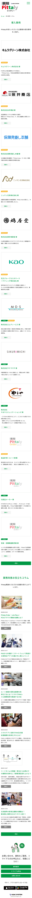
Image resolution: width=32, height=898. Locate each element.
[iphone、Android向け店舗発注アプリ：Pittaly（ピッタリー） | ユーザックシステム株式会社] (10, 6)
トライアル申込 (16, 871)
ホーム (2, 16)
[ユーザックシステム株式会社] (15, 3)
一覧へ (16, 563)
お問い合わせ (16, 875)
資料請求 (16, 866)
